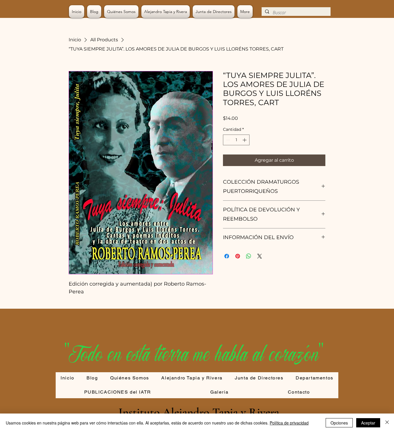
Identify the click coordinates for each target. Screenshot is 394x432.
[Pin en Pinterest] (237, 256)
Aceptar (368, 423)
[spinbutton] (236, 140)
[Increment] (245, 140)
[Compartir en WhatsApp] (248, 256)
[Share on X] (259, 256)
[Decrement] (227, 140)
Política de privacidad (289, 423)
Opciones (339, 423)
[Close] (387, 422)
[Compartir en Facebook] (226, 256)
